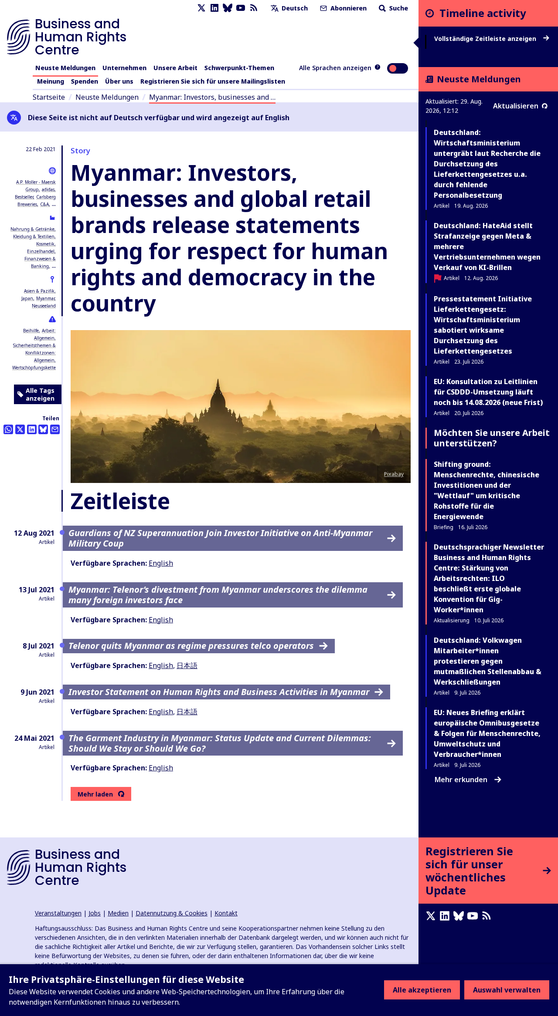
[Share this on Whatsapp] (8, 429)
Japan (27, 298)
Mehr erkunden (461, 779)
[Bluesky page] (227, 8)
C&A (44, 204)
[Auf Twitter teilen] (20, 429)
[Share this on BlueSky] (43, 429)
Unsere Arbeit (175, 68)
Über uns (119, 81)
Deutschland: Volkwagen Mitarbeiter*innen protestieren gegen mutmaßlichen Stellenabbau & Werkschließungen (487, 661)
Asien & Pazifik (39, 291)
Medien (118, 913)
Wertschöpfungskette (34, 368)
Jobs (94, 913)
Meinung (50, 81)
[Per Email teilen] (55, 429)
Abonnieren (348, 8)
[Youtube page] (240, 8)
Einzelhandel (40, 251)
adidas (48, 189)
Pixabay (394, 474)
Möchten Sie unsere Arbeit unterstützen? (492, 438)
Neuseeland (44, 306)
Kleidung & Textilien (33, 236)
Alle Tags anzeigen (40, 394)
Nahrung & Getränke (32, 229)
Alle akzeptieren (422, 990)
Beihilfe (31, 330)
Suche (398, 8)
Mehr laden (95, 794)
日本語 (187, 665)
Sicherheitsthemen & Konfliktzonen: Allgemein (34, 352)
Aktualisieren (515, 106)
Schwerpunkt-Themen (239, 68)
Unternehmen (124, 68)
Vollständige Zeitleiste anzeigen (486, 39)
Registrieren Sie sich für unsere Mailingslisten (212, 81)
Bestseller (24, 197)
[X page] (201, 8)
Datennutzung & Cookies (172, 913)
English (161, 563)
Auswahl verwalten (507, 990)
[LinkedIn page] (214, 8)
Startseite (49, 97)
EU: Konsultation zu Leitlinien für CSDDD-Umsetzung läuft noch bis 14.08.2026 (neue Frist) (488, 392)
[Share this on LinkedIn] (32, 429)
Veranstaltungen (58, 913)
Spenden (84, 81)
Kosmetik (45, 244)
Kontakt (226, 913)
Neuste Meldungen (65, 68)
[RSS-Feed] (253, 8)
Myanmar (45, 298)
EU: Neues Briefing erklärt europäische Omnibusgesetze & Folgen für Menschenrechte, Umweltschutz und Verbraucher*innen (487, 733)
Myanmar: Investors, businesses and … (212, 97)
